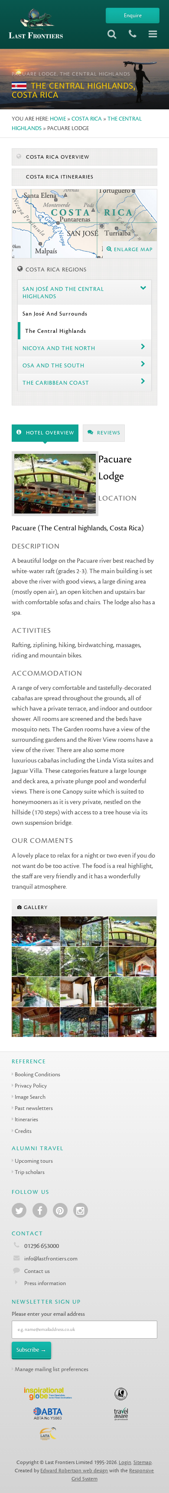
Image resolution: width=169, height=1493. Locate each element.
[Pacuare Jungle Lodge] (36, 962)
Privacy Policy (31, 1085)
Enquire (133, 15)
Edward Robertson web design (74, 1470)
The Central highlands (55, 331)
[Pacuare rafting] (36, 931)
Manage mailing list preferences (51, 1369)
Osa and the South (53, 365)
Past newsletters (34, 1108)
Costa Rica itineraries (59, 177)
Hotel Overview (49, 433)
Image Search (30, 1097)
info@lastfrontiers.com (50, 1258)
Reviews (107, 433)
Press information (45, 1283)
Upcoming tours (34, 1160)
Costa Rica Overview (56, 157)
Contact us (37, 1271)
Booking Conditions (37, 1074)
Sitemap (142, 1462)
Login (125, 1462)
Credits (23, 1131)
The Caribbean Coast (56, 382)
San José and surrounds (55, 313)
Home (58, 118)
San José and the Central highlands (63, 292)
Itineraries (26, 1119)
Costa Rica (87, 118)
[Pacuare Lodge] (84, 931)
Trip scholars (30, 1172)
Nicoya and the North (59, 348)
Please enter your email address (48, 1314)
